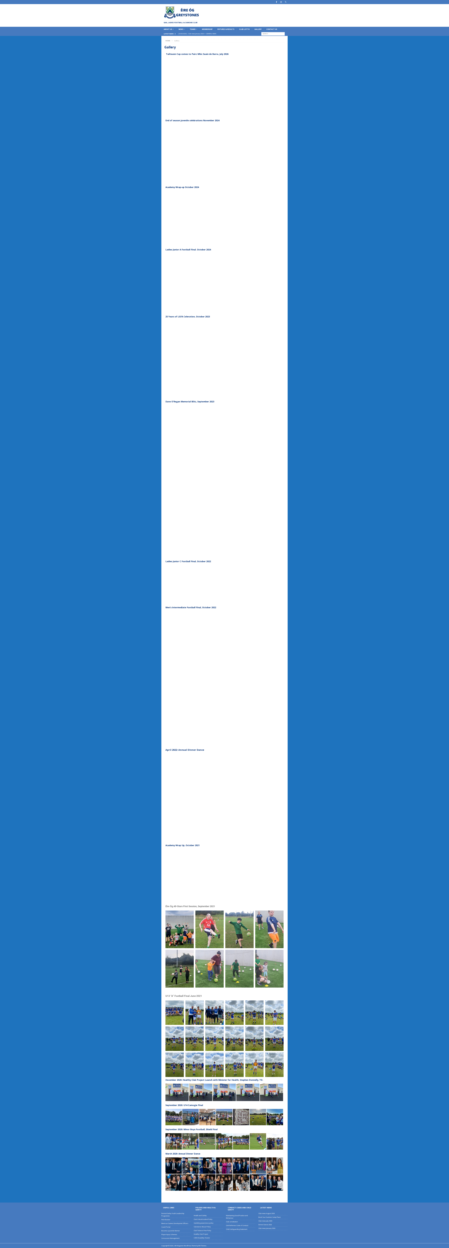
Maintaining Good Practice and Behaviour (237, 1216)
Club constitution (232, 1222)
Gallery (258, 29)
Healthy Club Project (201, 1234)
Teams (193, 29)
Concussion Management (170, 1238)
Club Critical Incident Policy (203, 1219)
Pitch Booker (165, 1220)
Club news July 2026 (265, 1221)
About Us (168, 29)
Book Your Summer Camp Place (269, 1217)
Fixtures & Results (225, 29)
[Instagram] (281, 2)
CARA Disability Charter (202, 1238)
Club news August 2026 (266, 1213)
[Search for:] (273, 33)
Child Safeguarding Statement (236, 1229)
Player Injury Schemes (169, 1234)
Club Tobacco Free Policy (202, 1230)
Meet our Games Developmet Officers (174, 1223)
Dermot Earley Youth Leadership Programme (172, 1214)
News (181, 29)
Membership (207, 29)
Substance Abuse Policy (202, 1227)
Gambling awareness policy (203, 1223)
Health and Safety (200, 1215)
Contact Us (271, 29)
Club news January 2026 (266, 1228)
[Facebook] (276, 2)
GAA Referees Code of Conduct (237, 1225)
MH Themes (202, 1246)
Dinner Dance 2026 (265, 1225)
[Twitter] (286, 2)
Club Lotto (244, 29)
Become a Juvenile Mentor (170, 1231)
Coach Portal (165, 1227)
